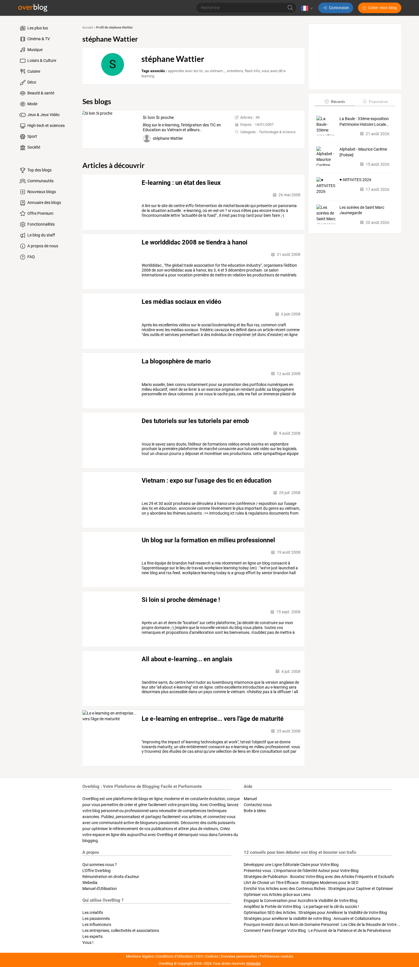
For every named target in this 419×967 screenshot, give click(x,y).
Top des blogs (39, 170)
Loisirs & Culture (41, 60)
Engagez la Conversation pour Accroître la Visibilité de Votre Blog (300, 900)
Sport (32, 136)
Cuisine (33, 71)
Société (33, 147)
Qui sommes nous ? (99, 864)
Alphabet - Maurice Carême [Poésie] (363, 152)
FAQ (31, 256)
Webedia (89, 882)
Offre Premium (40, 213)
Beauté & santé (40, 93)
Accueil (87, 27)
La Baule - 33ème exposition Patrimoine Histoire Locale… (364, 121)
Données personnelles (239, 956)
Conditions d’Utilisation (174, 956)
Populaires (378, 101)
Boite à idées (255, 810)
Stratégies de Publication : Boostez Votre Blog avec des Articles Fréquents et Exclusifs (319, 876)
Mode (32, 104)
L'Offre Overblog (96, 870)
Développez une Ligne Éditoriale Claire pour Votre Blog (291, 864)
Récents (338, 101)
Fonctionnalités (41, 224)
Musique (34, 49)
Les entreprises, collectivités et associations (120, 930)
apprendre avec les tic (185, 71)
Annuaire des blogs (44, 202)
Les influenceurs (96, 924)
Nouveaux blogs (41, 191)
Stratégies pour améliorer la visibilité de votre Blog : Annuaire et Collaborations (312, 918)
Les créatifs (92, 912)
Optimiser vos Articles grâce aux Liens (277, 894)
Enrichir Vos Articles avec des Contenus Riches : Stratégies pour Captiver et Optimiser (318, 888)
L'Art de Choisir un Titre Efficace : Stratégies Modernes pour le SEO (301, 882)
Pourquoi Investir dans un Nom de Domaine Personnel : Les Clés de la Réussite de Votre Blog (324, 924)
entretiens (235, 71)
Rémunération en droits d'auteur (110, 876)
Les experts (92, 936)
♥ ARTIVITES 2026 (355, 179)
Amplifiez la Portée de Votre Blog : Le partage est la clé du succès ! (301, 906)
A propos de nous (42, 246)
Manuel (250, 798)
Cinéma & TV (38, 39)
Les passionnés (96, 918)
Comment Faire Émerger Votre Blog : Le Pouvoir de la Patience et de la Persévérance (317, 930)
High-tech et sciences (46, 125)
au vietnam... (215, 71)
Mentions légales (140, 956)
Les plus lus (37, 28)
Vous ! (87, 942)
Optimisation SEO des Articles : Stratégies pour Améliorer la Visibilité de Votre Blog (315, 912)
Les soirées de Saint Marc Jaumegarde (361, 210)
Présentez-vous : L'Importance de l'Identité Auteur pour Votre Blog (301, 870)
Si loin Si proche (158, 117)
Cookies (211, 956)
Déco (31, 82)
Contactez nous (258, 804)
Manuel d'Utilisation (99, 888)
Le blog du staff (41, 235)
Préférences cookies (276, 956)
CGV (199, 956)
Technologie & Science (277, 132)
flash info (252, 71)
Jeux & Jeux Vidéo (43, 114)
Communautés (40, 181)
